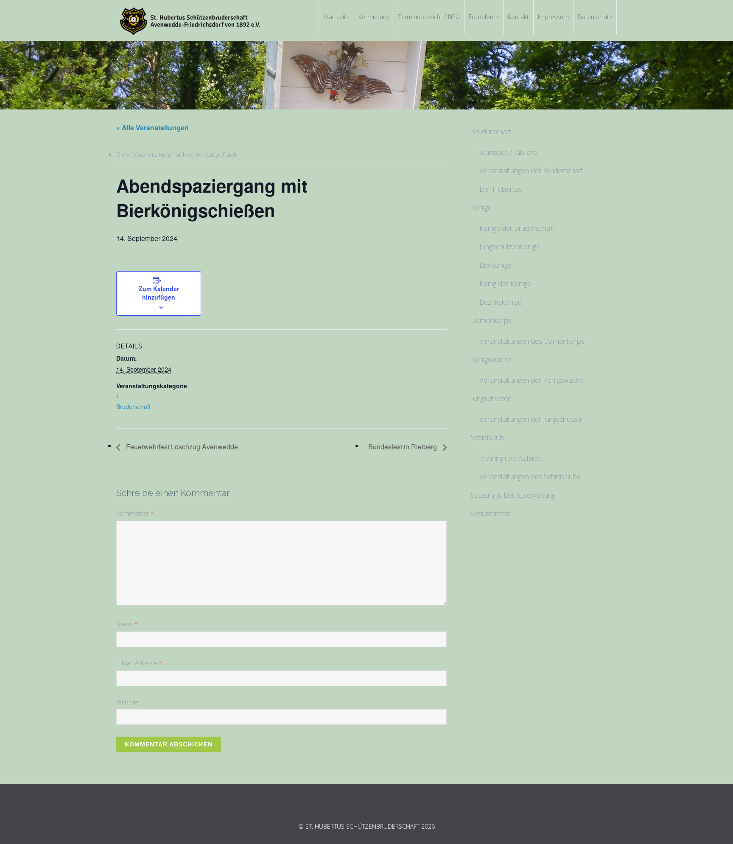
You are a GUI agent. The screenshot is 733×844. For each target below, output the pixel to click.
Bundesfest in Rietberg (403, 446)
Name (126, 624)
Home (124, 79)
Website (127, 702)
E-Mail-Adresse (139, 663)
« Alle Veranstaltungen (152, 127)
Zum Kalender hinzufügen (159, 292)
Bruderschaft (133, 406)
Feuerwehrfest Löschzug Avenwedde (181, 446)
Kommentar (135, 513)
